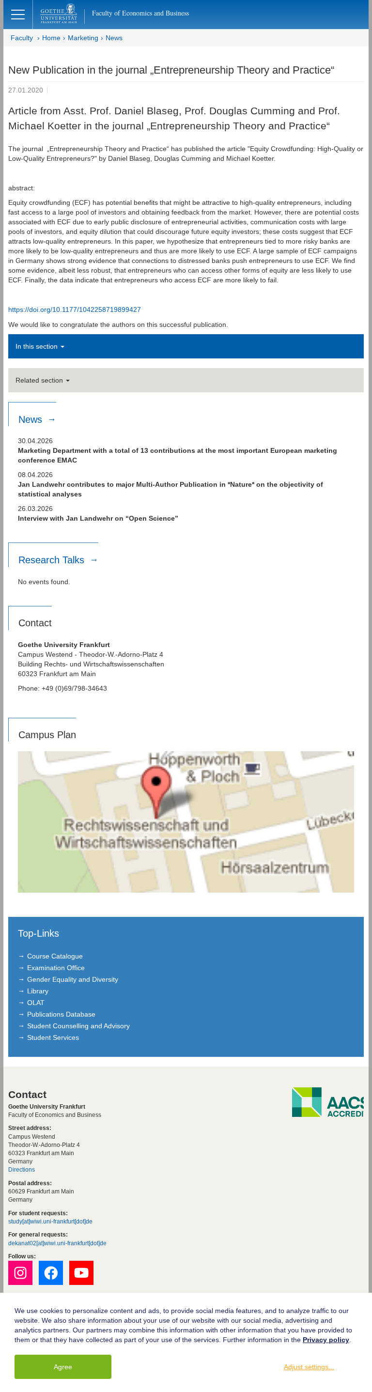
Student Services (53, 1037)
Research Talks (52, 560)
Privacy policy (326, 1340)
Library (37, 991)
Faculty (22, 38)
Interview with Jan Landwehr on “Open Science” (98, 518)
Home (51, 38)
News (114, 38)
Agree (63, 1367)
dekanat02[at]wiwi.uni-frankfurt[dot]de (57, 1243)
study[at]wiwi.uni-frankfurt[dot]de (50, 1221)
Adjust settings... (309, 1367)
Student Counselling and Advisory (78, 1026)
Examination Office (56, 968)
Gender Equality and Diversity (72, 979)
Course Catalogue (55, 956)
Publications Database (61, 1014)
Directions (21, 1169)
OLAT (36, 1002)
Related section (40, 380)
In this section (38, 346)
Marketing (83, 38)
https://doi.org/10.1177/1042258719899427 (74, 309)
